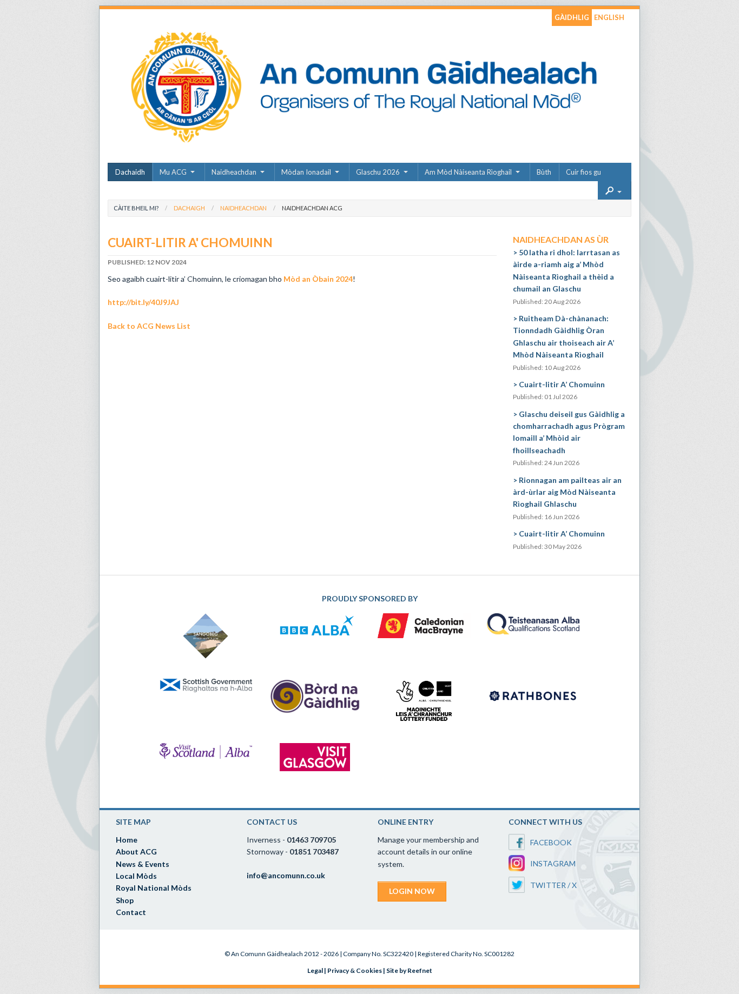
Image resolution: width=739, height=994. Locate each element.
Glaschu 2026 (378, 172)
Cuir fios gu (583, 172)
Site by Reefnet (409, 970)
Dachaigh (189, 207)
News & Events (142, 864)
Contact (131, 912)
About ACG (136, 851)
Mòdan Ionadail (306, 172)
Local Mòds (136, 875)
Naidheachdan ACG (312, 207)
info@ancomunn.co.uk (286, 875)
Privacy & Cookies (354, 970)
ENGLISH (609, 17)
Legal (315, 970)
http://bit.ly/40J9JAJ (143, 302)
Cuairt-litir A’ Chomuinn (562, 384)
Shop (125, 900)
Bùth (544, 172)
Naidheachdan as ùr (561, 239)
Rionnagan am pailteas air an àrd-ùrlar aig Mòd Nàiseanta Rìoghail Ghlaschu (567, 492)
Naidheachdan (234, 172)
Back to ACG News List (149, 325)
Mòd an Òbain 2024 (318, 278)
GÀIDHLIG (572, 17)
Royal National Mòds (154, 887)
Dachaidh (130, 172)
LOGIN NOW (412, 891)
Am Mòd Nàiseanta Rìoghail (468, 172)
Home (126, 839)
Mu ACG (173, 172)
